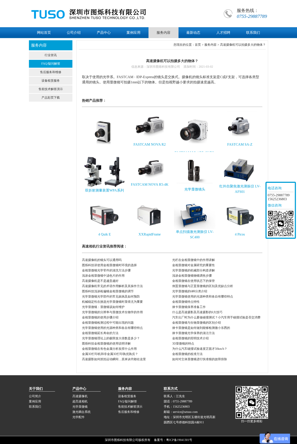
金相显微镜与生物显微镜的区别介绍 (196, 322)
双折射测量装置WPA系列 (104, 190)
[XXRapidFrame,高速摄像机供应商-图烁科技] (149, 230)
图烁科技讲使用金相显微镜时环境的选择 (109, 265)
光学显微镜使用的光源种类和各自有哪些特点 (202, 296)
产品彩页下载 (51, 97)
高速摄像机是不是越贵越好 (100, 281)
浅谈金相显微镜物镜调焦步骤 (192, 275)
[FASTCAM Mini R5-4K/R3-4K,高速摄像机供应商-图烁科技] (194, 149)
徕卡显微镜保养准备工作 (189, 307)
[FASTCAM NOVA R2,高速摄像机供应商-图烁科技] (149, 140)
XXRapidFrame (149, 234)
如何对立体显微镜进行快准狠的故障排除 (199, 359)
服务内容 (210, 44)
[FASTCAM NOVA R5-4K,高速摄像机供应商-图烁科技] (149, 180)
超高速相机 (80, 401)
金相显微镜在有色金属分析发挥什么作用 (109, 348)
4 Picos (240, 234)
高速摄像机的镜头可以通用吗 (102, 260)
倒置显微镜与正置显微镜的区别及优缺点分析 (202, 286)
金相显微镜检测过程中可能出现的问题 (108, 322)
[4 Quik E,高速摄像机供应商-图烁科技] (104, 230)
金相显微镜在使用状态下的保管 (193, 281)
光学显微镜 (80, 406)
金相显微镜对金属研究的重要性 (193, 265)
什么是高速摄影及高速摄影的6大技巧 (197, 312)
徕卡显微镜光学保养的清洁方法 (193, 333)
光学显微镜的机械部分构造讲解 (193, 270)
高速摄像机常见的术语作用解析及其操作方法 (112, 286)
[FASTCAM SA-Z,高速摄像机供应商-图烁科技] (240, 140)
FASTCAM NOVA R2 (149, 144)
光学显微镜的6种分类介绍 (189, 291)
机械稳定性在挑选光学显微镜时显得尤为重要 (112, 301)
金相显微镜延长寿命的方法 (100, 333)
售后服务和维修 (50, 72)
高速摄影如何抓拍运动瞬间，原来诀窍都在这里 (114, 359)
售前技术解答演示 (50, 89)
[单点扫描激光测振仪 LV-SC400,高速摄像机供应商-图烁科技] (194, 228)
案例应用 (35, 401)
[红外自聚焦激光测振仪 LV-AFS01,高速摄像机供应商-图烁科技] (240, 182)
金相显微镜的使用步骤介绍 (100, 317)
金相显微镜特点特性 (186, 301)
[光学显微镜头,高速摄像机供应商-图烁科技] (194, 185)
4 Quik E (104, 234)
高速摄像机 (80, 396)
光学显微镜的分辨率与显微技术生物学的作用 (112, 312)
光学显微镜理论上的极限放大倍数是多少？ (111, 338)
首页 (198, 44)
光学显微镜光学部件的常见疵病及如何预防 (111, 296)
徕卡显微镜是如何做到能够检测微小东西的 (201, 328)
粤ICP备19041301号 (179, 440)
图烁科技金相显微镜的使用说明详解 (106, 343)
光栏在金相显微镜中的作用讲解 (193, 260)
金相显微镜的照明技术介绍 (190, 338)
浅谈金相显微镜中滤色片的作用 (103, 275)
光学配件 (78, 417)
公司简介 (35, 396)
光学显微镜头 (194, 189)
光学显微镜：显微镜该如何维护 (103, 307)
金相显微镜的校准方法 (187, 354)
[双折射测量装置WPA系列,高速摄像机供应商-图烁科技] (104, 186)
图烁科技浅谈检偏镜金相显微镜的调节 (108, 291)
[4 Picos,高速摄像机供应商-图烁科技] (240, 230)
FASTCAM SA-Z (239, 144)
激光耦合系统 (81, 412)
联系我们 (35, 406)
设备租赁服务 (51, 80)
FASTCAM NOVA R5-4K (150, 184)
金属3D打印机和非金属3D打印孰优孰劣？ (110, 354)
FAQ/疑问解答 (50, 63)
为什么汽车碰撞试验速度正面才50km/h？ (199, 348)
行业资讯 (51, 55)
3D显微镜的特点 (183, 343)
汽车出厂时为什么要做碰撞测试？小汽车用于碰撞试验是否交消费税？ (216, 318)
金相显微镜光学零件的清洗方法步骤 (106, 270)
